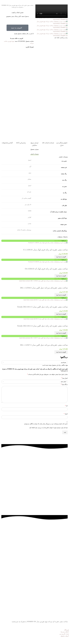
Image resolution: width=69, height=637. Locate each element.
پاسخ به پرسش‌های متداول (34, 532)
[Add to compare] (65, 341)
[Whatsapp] (51, 479)
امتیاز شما (64, 378)
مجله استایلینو (50, 468)
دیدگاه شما (64, 384)
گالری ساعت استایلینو (50, 458)
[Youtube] (55, 479)
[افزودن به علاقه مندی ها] (55, 341)
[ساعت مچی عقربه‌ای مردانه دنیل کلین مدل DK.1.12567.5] (43, 338)
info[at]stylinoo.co (17, 458)
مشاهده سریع (60, 341)
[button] (17, 28)
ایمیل (66, 413)
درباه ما (33, 529)
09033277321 (16, 461)
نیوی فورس (11, 41)
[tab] (34, 154)
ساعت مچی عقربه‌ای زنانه (51, 465)
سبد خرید (51, 472)
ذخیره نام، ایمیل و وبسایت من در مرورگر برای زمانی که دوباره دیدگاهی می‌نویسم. (46, 423)
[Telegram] (65, 479)
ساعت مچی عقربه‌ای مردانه (50, 461)
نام (66, 405)
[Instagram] (60, 479)
